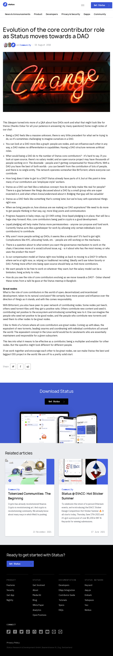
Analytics (37, 610)
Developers (52, 14)
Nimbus (88, 610)
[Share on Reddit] (28, 366)
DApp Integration (67, 590)
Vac (86, 605)
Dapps (87, 14)
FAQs (61, 610)
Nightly (10, 600)
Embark (88, 595)
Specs (61, 605)
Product (38, 14)
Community (100, 14)
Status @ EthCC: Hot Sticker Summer (82, 496)
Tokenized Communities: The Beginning (29, 496)
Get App (10, 595)
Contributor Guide (67, 595)
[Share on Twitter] (13, 366)
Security (10, 590)
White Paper (38, 605)
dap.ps (88, 590)
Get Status (100, 5)
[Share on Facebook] (20, 366)
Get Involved (39, 585)
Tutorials (63, 600)
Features (11, 585)
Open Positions (39, 615)
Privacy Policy (13, 642)
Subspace (89, 600)
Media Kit (37, 595)
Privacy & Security (71, 14)
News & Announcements (17, 14)
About (35, 590)
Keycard (88, 585)
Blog (35, 600)
